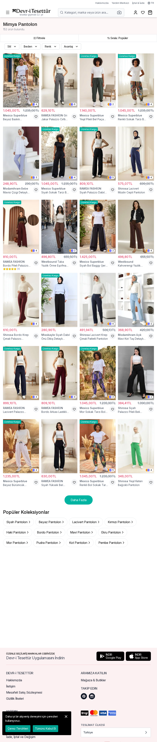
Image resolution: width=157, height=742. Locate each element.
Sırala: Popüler (119, 38)
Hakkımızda (102, 3)
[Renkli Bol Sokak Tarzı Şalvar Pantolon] (98, 446)
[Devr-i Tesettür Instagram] (92, 696)
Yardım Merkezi (120, 3)
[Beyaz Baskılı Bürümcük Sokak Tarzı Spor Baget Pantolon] (21, 80)
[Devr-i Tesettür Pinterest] (84, 696)
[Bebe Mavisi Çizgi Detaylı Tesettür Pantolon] (21, 154)
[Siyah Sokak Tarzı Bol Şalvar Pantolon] (59, 154)
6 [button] (74, 104)
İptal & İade (138, 3)
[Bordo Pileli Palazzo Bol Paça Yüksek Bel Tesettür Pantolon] (21, 227)
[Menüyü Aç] (7, 12)
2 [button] (113, 104)
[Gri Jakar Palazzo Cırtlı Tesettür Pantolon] (59, 80)
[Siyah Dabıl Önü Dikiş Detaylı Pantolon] (59, 300)
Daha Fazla (79, 500)
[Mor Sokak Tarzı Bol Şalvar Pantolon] (98, 373)
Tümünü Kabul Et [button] (45, 728)
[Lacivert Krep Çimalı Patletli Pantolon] (98, 300)
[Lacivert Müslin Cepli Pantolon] (136, 154)
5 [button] (113, 177)
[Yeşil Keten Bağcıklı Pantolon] (136, 446)
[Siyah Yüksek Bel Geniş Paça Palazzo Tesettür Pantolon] (59, 446)
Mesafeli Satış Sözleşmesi (24, 692)
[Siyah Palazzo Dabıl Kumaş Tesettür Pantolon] (98, 154)
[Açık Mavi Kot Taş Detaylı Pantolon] (136, 300)
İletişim (10, 686)
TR (152, 3)
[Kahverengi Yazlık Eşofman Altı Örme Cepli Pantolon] (136, 227)
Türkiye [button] (88, 732)
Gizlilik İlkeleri (15, 698)
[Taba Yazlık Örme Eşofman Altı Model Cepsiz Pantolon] (59, 227)
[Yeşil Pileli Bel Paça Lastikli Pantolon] (98, 80)
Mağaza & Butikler (93, 680)
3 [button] (36, 177)
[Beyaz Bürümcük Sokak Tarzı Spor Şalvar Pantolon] (21, 446)
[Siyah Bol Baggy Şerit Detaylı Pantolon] (98, 227)
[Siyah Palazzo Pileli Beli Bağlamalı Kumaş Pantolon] (136, 373)
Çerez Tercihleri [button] (18, 728)
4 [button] (36, 104)
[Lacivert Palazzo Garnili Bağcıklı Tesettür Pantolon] (21, 373)
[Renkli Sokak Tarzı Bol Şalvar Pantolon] (136, 80)
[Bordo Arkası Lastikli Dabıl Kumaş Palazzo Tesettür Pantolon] (59, 373)
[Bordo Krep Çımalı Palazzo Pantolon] (21, 300)
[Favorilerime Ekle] (36, 117)
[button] (120, 12)
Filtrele (40, 38)
